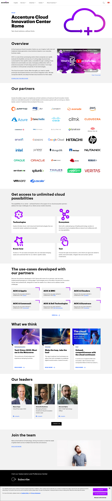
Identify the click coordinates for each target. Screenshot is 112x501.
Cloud (77, 346)
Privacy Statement (35, 493)
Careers (41, 2)
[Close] (109, 488)
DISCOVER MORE (16, 446)
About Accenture (51, 2)
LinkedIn (16, 416)
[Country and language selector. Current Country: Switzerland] (109, 2)
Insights (16, 2)
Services (22, 2)
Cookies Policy (25, 493)
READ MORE (18, 367)
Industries (31, 2)
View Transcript (96, 75)
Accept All (100, 489)
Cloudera (86, 295)
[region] (56, 493)
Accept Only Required (100, 493)
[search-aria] (104, 2)
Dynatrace (86, 308)
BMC (54, 295)
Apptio (24, 295)
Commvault (26, 308)
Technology (47, 346)
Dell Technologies (57, 308)
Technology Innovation (20, 346)
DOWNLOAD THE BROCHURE (19, 78)
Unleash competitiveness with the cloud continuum (86, 352)
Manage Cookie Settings (100, 497)
